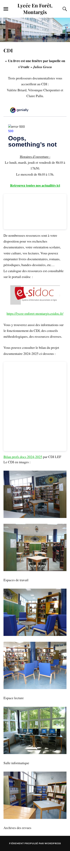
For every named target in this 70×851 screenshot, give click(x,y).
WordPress (53, 843)
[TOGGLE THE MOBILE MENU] (6, 9)
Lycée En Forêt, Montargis (35, 8)
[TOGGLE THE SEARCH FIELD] (64, 9)
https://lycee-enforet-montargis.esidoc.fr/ (35, 313)
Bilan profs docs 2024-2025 (23, 456)
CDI (8, 50)
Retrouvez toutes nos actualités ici (35, 185)
